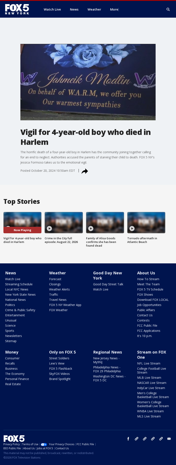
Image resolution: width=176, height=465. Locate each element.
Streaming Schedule (19, 284)
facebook (128, 438)
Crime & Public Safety (20, 310)
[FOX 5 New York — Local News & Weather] (19, 9)
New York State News (20, 294)
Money (11, 352)
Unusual (10, 320)
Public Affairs (146, 310)
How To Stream (148, 279)
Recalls (10, 363)
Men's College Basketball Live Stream (153, 395)
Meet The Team (148, 284)
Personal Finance (17, 379)
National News (15, 300)
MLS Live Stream (149, 416)
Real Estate (13, 384)
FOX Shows (145, 294)
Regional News (107, 352)
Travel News (58, 300)
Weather (57, 272)
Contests (143, 320)
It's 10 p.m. (144, 336)
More (114, 9)
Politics (10, 305)
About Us (146, 272)
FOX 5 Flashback (60, 368)
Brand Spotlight (60, 379)
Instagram (136, 438)
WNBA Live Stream (150, 411)
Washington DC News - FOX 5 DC (109, 378)
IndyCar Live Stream (151, 388)
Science (10, 325)
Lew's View (56, 363)
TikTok (144, 438)
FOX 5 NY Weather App (65, 305)
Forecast (55, 279)
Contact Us (145, 315)
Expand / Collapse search (168, 9)
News (10, 272)
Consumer (12, 358)
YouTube (152, 438)
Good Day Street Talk (108, 284)
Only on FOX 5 (62, 352)
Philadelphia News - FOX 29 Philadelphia (107, 369)
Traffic (53, 294)
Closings (55, 284)
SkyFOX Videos (59, 374)
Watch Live (12, 279)
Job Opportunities (149, 305)
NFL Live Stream (148, 363)
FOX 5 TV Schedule (150, 289)
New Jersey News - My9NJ (106, 360)
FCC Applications (148, 331)
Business (11, 368)
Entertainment (15, 315)
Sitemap (11, 341)
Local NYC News (16, 289)
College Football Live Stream (151, 370)
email (169, 438)
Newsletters (13, 336)
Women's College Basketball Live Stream (153, 404)
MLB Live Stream (149, 377)
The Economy (14, 374)
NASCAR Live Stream (151, 383)
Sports (9, 331)
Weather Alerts (59, 289)
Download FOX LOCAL (153, 300)
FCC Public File (147, 325)
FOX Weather (58, 310)
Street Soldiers (59, 358)
